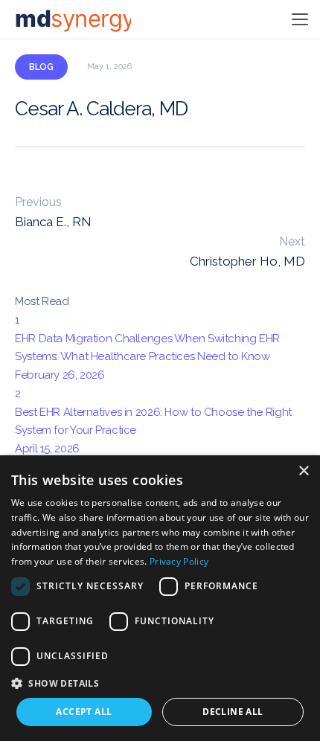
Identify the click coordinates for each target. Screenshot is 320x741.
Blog (41, 67)
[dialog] (160, 598)
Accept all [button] (84, 711)
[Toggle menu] (297, 19)
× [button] (303, 471)
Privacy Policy (179, 561)
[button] (160, 683)
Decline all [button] (232, 711)
